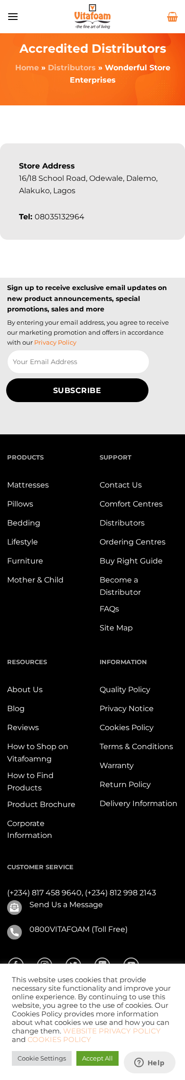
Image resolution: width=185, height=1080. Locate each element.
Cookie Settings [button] (42, 1058)
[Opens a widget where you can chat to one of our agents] (149, 1063)
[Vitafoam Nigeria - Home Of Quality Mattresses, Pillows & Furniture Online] (92, 16)
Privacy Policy (55, 342)
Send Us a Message (66, 904)
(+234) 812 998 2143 (120, 892)
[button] (12, 16)
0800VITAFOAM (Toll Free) (78, 929)
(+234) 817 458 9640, (46, 892)
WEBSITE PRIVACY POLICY (112, 1031)
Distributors (72, 67)
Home (27, 67)
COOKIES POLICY (59, 1039)
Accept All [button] (97, 1058)
